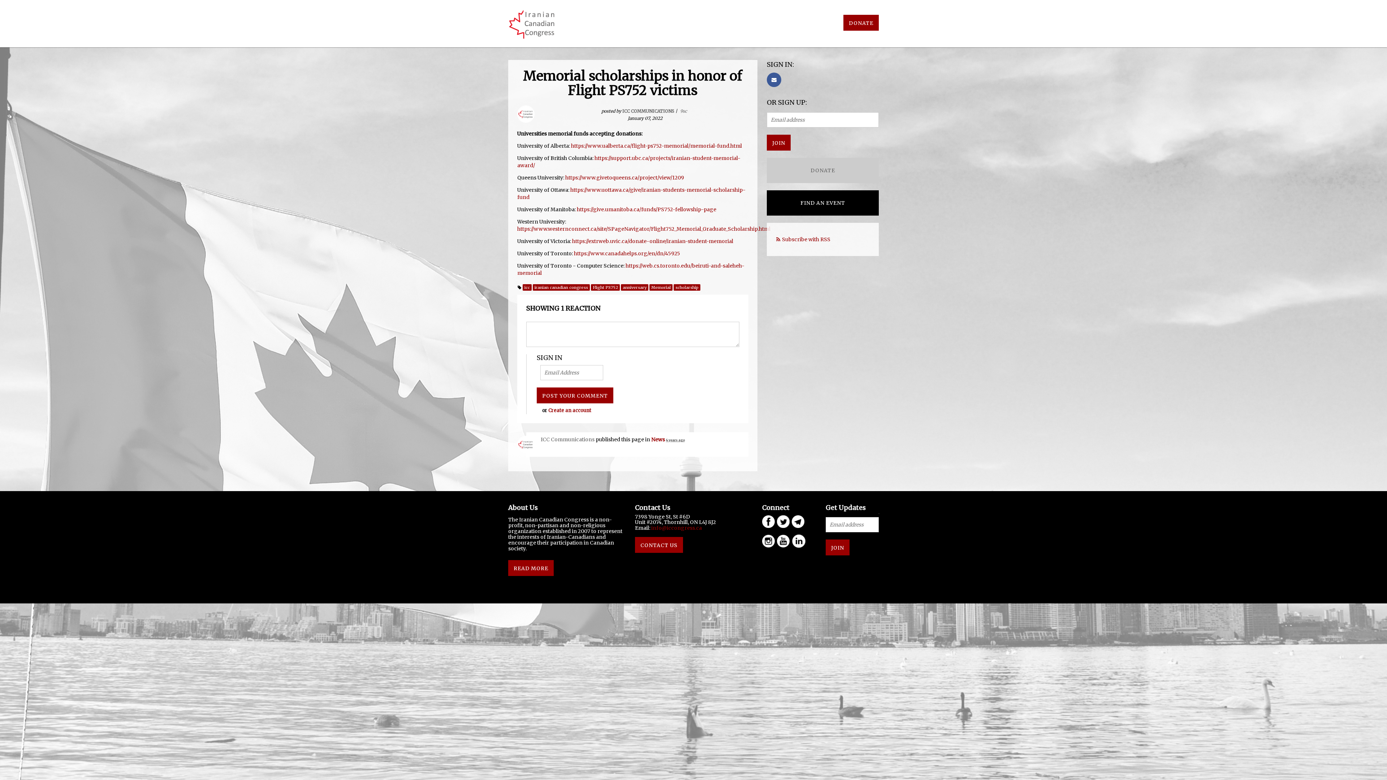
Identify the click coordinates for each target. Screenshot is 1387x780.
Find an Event (822, 203)
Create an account (569, 410)
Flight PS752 (605, 287)
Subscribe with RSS (806, 239)
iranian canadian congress (561, 287)
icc (527, 287)
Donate (861, 23)
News (658, 439)
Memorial (661, 287)
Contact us (659, 545)
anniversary (635, 287)
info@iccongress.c (675, 528)
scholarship (687, 287)
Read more (531, 568)
